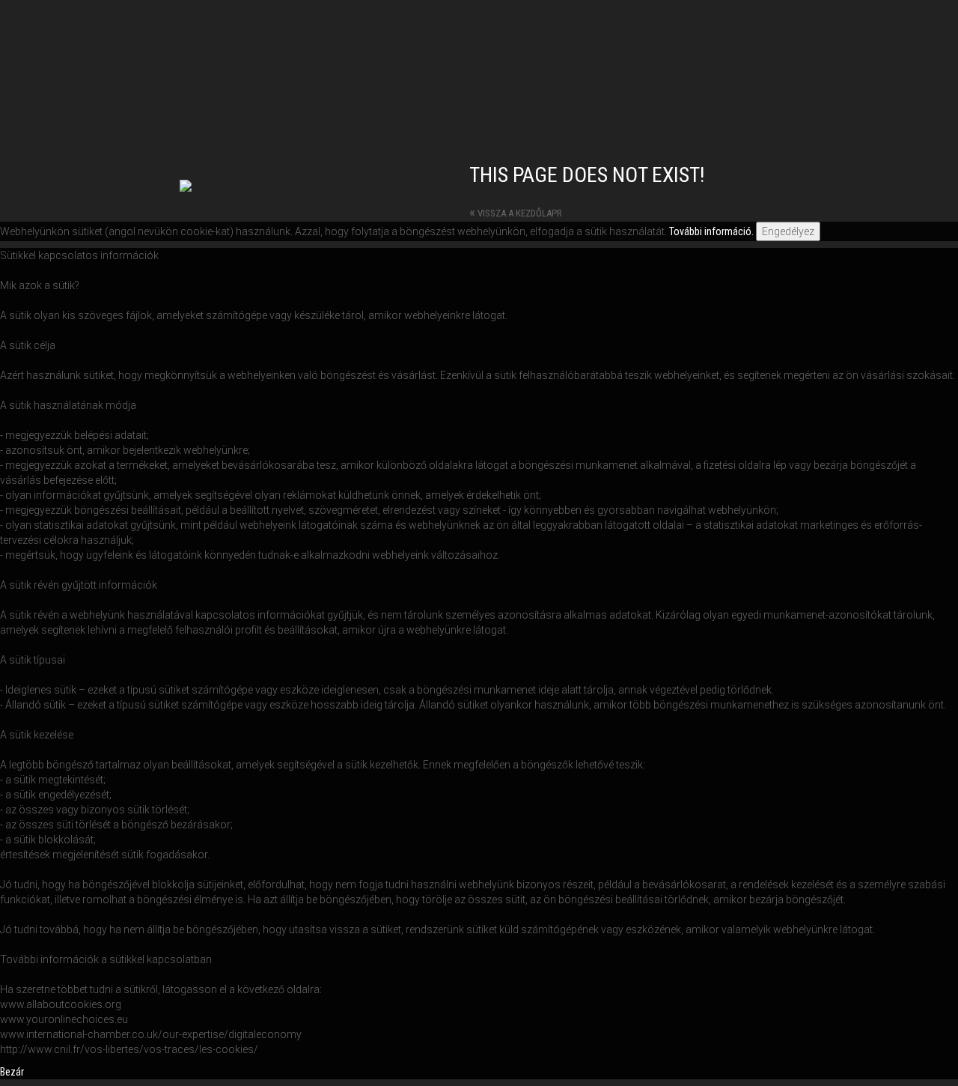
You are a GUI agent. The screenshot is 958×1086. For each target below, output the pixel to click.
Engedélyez (788, 231)
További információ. (711, 231)
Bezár (12, 1072)
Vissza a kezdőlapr (515, 213)
